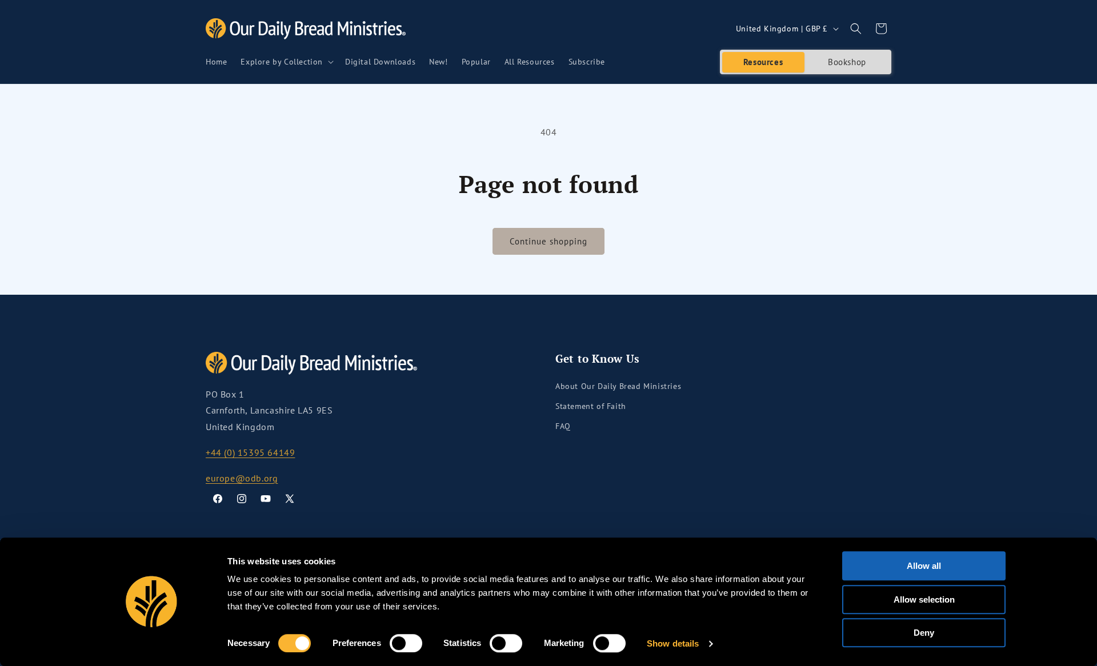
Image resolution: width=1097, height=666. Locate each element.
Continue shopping (548, 241)
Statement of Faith (590, 406)
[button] (286, 62)
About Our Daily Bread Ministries (618, 386)
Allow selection (924, 599)
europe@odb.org (242, 478)
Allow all (924, 566)
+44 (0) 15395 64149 (250, 452)
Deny (924, 632)
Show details (673, 643)
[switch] (406, 643)
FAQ (563, 426)
